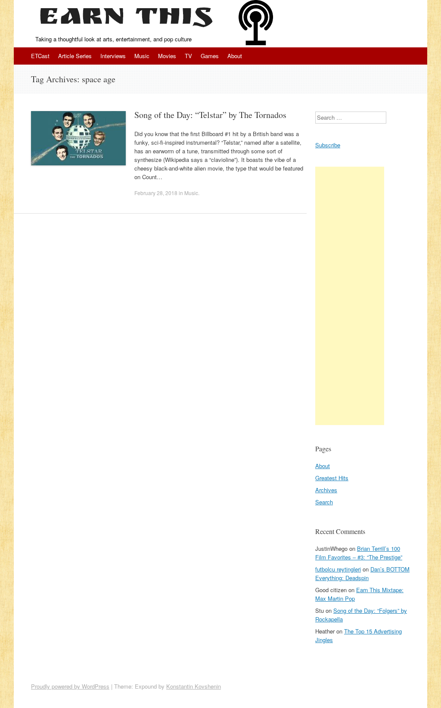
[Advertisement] (349, 296)
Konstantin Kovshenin (193, 686)
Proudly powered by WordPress (70, 686)
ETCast (40, 56)
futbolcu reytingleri (338, 569)
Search (324, 502)
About (234, 56)
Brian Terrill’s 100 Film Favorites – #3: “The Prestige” (358, 552)
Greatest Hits (331, 478)
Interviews (113, 56)
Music (141, 56)
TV (188, 56)
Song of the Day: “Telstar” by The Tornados (210, 115)
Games (210, 56)
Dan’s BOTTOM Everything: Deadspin (362, 573)
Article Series (75, 56)
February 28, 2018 (155, 192)
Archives (326, 490)
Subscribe (327, 145)
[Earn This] (126, 17)
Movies (167, 56)
